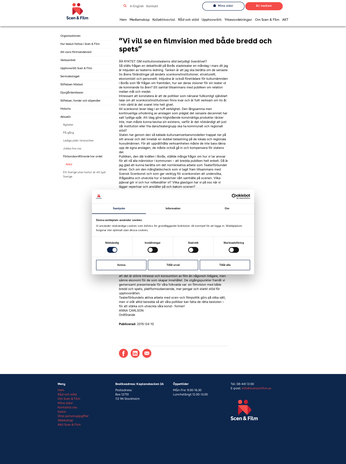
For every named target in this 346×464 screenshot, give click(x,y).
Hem (123, 19)
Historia (65, 109)
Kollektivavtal (163, 19)
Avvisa (121, 264)
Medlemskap (140, 19)
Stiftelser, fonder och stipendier (80, 101)
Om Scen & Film (267, 19)
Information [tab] (173, 208)
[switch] (153, 250)
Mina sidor (225, 6)
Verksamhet (68, 60)
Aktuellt (65, 117)
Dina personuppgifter (73, 416)
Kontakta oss (67, 407)
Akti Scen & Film (69, 424)
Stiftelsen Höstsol (71, 84)
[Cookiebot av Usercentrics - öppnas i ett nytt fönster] (234, 196)
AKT (285, 19)
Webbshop (65, 420)
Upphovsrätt (212, 19)
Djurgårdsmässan (71, 92)
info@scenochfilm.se (256, 388)
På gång (68, 133)
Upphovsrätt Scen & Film (76, 68)
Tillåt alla (224, 264)
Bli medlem (264, 6)
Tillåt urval (173, 264)
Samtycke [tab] (119, 208)
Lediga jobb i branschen (78, 140)
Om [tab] (227, 208)
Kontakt (152, 6)
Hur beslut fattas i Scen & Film (80, 44)
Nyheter (68, 125)
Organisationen (70, 36)
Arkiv (69, 164)
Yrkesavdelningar (238, 19)
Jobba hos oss (72, 148)
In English (137, 6)
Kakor (62, 411)
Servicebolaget (69, 76)
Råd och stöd (188, 19)
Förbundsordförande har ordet (82, 156)
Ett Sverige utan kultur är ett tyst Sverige (84, 174)
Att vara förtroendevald (75, 52)
